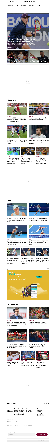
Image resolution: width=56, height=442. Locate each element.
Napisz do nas (10, 411)
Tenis (17, 5)
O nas (8, 408)
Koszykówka (31, 5)
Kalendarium (17, 425)
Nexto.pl (39, 411)
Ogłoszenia (28, 410)
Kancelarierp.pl (40, 414)
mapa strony (9, 425)
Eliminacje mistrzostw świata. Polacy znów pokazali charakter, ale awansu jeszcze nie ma (16, 60)
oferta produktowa (28, 425)
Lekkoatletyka (12, 304)
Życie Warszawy (40, 417)
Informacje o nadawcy (19, 413)
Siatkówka (23, 5)
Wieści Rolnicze (40, 415)
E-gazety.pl (39, 410)
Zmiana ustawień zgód (19, 410)
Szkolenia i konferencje (12, 421)
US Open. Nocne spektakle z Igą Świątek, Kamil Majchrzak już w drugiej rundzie (21, 40)
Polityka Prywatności (18, 408)
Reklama (28, 408)
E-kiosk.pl (39, 408)
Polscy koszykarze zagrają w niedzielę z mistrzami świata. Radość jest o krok (38, 60)
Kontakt (8, 410)
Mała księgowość (41, 413)
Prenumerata (29, 411)
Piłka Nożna (11, 100)
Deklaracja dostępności (19, 414)
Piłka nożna (10, 5)
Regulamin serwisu (18, 411)
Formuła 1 (39, 5)
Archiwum (28, 413)
